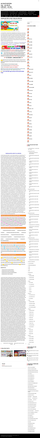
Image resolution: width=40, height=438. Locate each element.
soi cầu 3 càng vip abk (18, 318)
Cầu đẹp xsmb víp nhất (31, 11)
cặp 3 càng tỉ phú (4, 285)
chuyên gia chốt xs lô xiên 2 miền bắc (33, 353)
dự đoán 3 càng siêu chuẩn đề (10, 304)
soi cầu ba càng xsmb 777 (11, 338)
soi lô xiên (29, 421)
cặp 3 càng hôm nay (14, 279)
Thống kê (6, 16)
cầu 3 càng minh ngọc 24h (20, 292)
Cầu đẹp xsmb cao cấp (22, 11)
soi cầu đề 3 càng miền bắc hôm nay (15, 340)
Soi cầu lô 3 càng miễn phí (31, 407)
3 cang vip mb (3, 277)
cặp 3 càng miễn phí (11, 281)
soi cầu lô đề (36, 410)
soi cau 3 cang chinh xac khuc (13, 312)
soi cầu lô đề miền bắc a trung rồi (32, 412)
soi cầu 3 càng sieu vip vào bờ (10, 318)
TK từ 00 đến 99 (29, 117)
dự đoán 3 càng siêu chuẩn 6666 (16, 303)
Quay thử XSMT (31, 340)
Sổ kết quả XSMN (31, 279)
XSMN (13, 14)
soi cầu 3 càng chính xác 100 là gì (17, 309)
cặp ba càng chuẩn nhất (5, 286)
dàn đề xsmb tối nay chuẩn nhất (32, 386)
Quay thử (14, 16)
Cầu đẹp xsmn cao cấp (13, 13)
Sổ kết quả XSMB (31, 275)
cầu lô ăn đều (30, 373)
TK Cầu (2, 16)
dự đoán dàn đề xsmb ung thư (32, 389)
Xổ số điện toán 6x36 (30, 69)
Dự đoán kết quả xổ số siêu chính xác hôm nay (33, 391)
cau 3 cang (21, 286)
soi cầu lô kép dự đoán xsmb (32, 409)
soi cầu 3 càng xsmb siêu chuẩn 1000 (20, 322)
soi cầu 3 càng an (6, 307)
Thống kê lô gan (29, 93)
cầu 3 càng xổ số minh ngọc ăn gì (12, 298)
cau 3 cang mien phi (7, 292)
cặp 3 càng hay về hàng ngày (9, 278)
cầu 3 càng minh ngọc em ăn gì (8, 294)
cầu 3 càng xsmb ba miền (17, 299)
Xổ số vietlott (31, 282)
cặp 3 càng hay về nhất (16, 278)
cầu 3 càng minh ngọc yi (8, 295)
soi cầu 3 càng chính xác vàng (8, 313)
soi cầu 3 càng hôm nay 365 (16, 313)
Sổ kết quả (25, 14)
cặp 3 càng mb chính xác (9, 280)
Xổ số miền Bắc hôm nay (31, 431)
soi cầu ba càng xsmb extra (18, 339)
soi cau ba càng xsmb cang (10, 339)
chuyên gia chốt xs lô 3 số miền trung (34, 224)
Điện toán (34, 14)
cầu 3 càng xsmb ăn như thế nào (9, 299)
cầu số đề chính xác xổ (31, 378)
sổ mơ (19, 16)
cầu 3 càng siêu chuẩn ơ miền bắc (9, 296)
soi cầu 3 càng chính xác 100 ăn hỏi (14, 308)
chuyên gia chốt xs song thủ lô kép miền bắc (8, 344)
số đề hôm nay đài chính (31, 423)
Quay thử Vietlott (31, 342)
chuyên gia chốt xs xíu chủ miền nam (34, 259)
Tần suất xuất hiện (30, 114)
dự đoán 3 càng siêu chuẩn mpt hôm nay (14, 305)
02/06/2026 (3, 356)
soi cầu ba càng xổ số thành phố (20, 337)
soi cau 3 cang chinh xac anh (12, 311)
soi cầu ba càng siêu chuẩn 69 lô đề (14, 332)
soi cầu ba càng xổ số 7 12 (16, 334)
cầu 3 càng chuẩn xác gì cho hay (15, 289)
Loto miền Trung (29, 126)
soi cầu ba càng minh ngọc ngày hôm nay (17, 330)
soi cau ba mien (8, 340)
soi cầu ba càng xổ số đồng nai (8, 335)
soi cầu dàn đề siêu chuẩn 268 (32, 404)
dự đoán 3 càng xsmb (15, 306)
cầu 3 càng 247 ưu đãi (21, 287)
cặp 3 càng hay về (21, 277)
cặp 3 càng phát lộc (9, 282)
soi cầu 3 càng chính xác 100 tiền (13, 310)
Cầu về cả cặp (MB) (30, 84)
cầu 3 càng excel (12, 290)
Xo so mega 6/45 (29, 54)
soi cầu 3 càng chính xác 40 (4, 311)
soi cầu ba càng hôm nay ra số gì (18, 327)
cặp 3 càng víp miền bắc (10, 42)
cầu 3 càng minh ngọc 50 (10, 293)
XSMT (16, 14)
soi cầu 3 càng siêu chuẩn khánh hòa (18, 316)
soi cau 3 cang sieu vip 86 (17, 317)
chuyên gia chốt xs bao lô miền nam (34, 239)
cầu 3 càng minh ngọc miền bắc (16, 294)
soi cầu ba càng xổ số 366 (8, 334)
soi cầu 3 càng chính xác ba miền (20, 311)
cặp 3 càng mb (3, 280)
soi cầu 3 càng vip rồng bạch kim (6, 319)
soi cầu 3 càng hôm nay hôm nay (7, 314)
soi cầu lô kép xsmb (30, 410)
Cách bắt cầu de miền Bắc (31, 367)
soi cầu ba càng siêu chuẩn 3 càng (20, 331)
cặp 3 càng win (19, 285)
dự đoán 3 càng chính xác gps (19, 302)
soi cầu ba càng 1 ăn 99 (11, 325)
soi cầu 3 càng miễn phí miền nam (15, 315)
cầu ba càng (4, 300)
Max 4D (28, 63)
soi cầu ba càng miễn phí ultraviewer (13, 329)
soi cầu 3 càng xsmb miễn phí (20, 321)
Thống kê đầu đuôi (30, 90)
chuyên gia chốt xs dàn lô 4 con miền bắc (33, 360)
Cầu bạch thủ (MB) (30, 78)
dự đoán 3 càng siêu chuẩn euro (18, 304)
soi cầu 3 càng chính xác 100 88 (5, 308)
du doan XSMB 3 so (30, 384)
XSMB (10, 14)
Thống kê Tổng (29, 111)
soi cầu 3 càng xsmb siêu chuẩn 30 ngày (15, 323)
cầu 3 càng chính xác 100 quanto (18, 288)
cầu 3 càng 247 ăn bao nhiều (8, 287)
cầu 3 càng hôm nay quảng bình (15, 291)
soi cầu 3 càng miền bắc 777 (7, 315)
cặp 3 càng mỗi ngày (17, 281)
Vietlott (30, 14)
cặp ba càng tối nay (17, 286)
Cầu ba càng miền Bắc (10, 300)
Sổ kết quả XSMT (31, 277)
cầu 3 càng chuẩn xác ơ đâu (6, 290)
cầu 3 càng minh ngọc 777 (16, 293)
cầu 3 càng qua (14, 295)
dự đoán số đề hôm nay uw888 (32, 393)
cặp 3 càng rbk (20, 282)
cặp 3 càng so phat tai (17, 284)
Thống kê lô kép (29, 99)
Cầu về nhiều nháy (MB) (30, 87)
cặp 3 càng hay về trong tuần (8, 279)
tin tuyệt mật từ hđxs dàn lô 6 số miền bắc (9, 230)
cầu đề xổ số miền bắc (31, 381)
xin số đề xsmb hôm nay (31, 429)
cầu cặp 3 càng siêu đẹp (19, 301)
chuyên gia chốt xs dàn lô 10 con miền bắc (8, 271)
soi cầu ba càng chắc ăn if (9, 326)
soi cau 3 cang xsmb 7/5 (12, 320)
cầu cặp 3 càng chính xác (20, 300)
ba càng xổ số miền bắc (8, 277)
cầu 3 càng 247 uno (15, 287)
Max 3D (28, 60)
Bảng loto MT (31, 331)
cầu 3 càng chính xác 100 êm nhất (9, 288)
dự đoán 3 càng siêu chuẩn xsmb (7, 306)
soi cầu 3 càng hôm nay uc (15, 314)
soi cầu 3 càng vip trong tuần (15, 319)
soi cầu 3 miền (30, 399)
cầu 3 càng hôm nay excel (7, 291)
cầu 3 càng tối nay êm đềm (8, 297)
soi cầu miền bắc (30, 415)
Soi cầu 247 (34, 399)
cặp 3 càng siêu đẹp (5, 284)
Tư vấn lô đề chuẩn (31, 13)
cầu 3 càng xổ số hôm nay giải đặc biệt (17, 297)
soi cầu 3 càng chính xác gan (5, 312)
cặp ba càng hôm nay (12, 286)
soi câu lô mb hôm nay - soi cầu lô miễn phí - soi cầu (11, 31)
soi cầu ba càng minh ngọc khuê (7, 330)
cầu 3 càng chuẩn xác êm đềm (6, 289)
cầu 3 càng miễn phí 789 (13, 292)
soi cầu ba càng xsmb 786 (19, 338)
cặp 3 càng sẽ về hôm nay (8, 283)
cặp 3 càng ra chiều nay (15, 282)
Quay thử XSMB (29, 129)
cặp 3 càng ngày (22, 281)
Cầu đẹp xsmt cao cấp (4, 13)
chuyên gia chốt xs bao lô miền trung (34, 214)
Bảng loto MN (31, 333)
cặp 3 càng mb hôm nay (15, 280)
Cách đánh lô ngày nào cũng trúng (33, 370)
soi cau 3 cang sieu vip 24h (10, 317)
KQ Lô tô (10, 16)
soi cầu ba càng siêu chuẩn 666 (5, 332)
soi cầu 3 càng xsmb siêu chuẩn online (12, 324)
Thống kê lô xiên (29, 96)
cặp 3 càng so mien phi (11, 284)
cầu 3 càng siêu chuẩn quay (18, 296)
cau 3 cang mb (22, 291)
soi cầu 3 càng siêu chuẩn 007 (8, 316)
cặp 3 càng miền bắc (22, 280)
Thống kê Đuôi (29, 105)
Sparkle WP (10, 436)
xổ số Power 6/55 (29, 57)
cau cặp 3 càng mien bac (12, 301)
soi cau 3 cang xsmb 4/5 (5, 320)
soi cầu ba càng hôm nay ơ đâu (10, 327)
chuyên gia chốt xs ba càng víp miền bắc (8, 269)
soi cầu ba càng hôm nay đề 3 (17, 326)
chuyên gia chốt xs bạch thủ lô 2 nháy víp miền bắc (9, 272)
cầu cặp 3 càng (15, 300)
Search (28, 23)
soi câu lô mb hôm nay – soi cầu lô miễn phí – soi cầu (6, 5)
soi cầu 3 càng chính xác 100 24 (21, 307)
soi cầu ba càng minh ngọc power (11, 331)
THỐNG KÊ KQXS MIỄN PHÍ (5, 14)
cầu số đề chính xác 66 (31, 375)
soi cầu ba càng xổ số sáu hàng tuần (11, 337)
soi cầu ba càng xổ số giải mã (17, 335)
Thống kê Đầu (29, 102)
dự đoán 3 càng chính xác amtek (10, 302)
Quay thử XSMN (31, 338)
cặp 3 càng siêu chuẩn (15, 283)
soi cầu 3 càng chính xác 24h (22, 310)
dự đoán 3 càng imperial (9, 303)
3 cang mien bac (16, 43)
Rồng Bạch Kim (35, 396)
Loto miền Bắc (29, 120)
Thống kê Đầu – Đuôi (30, 108)
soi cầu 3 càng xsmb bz (19, 320)
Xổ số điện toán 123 (30, 72)
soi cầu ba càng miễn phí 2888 (19, 328)
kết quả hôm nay (20, 14)
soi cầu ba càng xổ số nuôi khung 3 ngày (13, 336)
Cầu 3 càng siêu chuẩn (19, 295)
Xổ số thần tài (29, 75)
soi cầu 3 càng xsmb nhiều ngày (10, 322)
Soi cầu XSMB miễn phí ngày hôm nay (33, 418)
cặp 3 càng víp (8, 285)
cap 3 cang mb (23, 43)
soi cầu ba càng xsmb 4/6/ (4, 338)
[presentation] (23, 351)
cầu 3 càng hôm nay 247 (18, 290)
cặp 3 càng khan (19, 279)
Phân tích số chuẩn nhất (22, 13)
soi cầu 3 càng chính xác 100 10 (12, 307)
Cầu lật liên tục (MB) (30, 81)
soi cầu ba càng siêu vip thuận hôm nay (19, 333)
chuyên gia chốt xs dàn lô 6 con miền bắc (19, 344)
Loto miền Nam (29, 123)
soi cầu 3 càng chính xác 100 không (8, 309)
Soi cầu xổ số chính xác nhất (32, 420)
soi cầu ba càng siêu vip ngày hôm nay (9, 333)
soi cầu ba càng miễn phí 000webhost (9, 328)
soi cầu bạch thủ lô (30, 401)
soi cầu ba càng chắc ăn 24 (18, 325)
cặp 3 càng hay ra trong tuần (15, 277)
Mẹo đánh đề (29, 396)
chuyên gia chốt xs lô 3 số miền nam (34, 249)
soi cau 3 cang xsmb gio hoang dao (11, 321)
